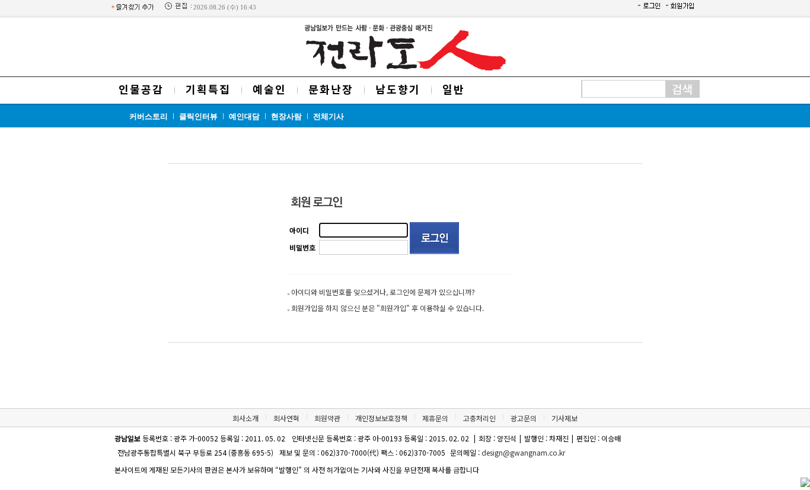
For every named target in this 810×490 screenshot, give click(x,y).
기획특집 (208, 89)
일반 (453, 89)
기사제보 (564, 418)
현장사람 (286, 116)
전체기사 (328, 116)
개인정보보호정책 (381, 418)
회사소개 (245, 418)
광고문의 (524, 418)
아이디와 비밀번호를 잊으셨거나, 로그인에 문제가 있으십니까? (383, 292)
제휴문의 (435, 418)
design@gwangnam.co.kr (523, 452)
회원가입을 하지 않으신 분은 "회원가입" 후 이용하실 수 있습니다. (387, 308)
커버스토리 (148, 116)
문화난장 (330, 89)
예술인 (269, 89)
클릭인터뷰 (198, 116)
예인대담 (244, 116)
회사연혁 (286, 418)
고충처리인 (479, 418)
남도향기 (397, 89)
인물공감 (141, 89)
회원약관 (327, 418)
